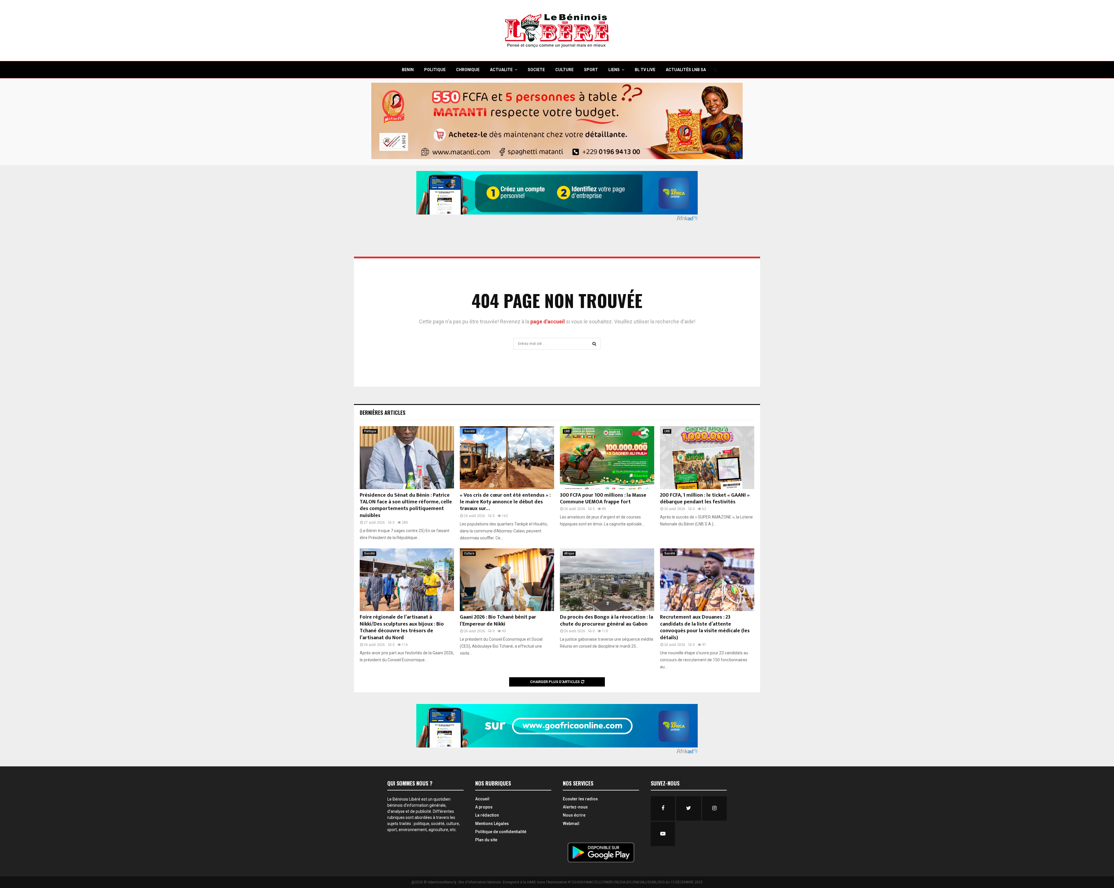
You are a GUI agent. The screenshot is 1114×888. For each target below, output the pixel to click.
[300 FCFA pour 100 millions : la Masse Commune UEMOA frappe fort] (607, 457)
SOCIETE (536, 69)
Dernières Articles (382, 412)
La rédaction (487, 815)
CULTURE (564, 69)
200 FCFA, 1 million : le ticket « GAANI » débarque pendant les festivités (705, 498)
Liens (614, 69)
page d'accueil (548, 321)
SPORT (591, 69)
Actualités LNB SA (686, 69)
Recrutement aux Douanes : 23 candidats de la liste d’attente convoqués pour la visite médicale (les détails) (705, 627)
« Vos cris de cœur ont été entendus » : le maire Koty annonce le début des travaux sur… (505, 502)
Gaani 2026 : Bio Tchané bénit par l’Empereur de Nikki (498, 620)
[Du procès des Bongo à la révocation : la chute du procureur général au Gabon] (607, 579)
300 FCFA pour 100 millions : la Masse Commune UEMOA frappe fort (603, 498)
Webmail (571, 823)
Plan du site (486, 839)
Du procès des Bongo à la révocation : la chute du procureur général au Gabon (606, 620)
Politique (370, 431)
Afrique (569, 553)
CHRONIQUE (468, 69)
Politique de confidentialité (500, 831)
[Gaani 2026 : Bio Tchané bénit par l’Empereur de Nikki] (507, 579)
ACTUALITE (501, 69)
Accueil (482, 799)
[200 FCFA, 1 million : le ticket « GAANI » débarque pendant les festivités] (707, 457)
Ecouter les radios (580, 799)
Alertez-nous (575, 807)
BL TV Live (645, 69)
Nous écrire (574, 815)
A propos (484, 807)
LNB (567, 431)
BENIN (408, 69)
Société (469, 431)
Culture (469, 553)
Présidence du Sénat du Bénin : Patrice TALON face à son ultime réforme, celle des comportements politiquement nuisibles (406, 505)
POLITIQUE (435, 69)
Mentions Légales (492, 823)
